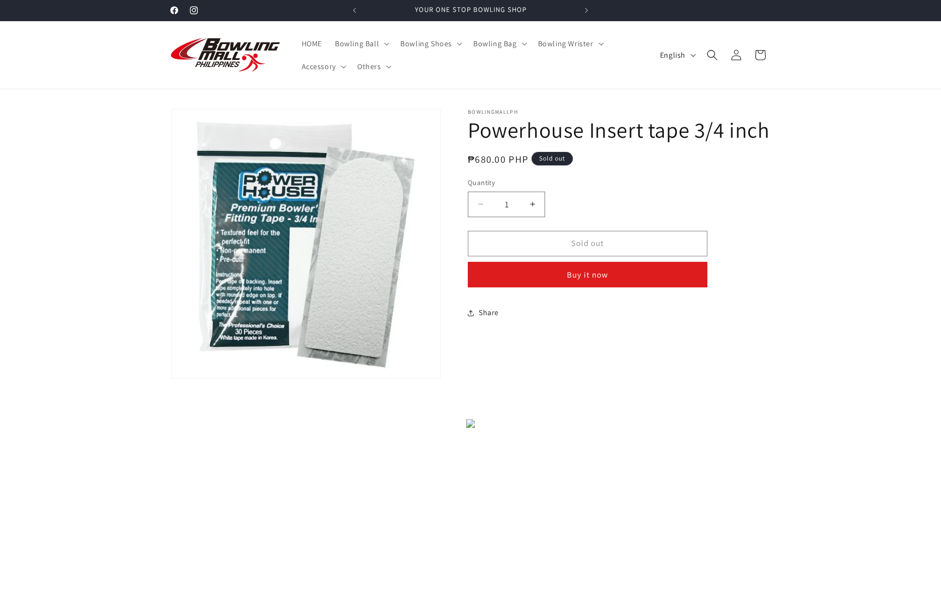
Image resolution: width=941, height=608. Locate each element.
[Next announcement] (586, 10)
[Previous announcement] (354, 10)
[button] (361, 43)
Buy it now (587, 274)
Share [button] (489, 312)
